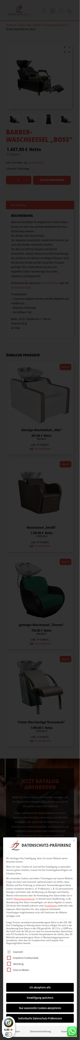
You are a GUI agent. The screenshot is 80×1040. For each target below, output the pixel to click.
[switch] (8, 1034)
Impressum (66, 1031)
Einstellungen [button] (50, 905)
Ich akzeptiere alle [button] (40, 987)
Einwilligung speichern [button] (40, 998)
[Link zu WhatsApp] (72, 1030)
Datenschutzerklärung (24, 898)
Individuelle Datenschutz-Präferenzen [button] (40, 1018)
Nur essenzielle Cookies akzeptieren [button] (40, 1008)
